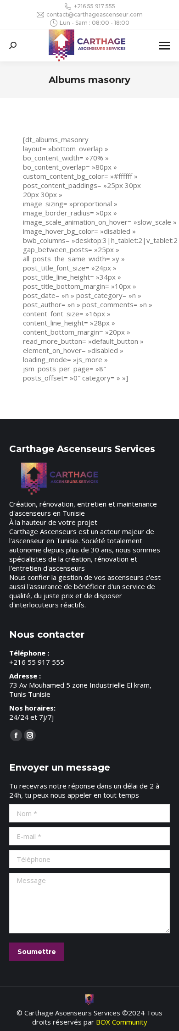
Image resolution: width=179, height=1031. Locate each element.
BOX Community (121, 1021)
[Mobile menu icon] (164, 45)
